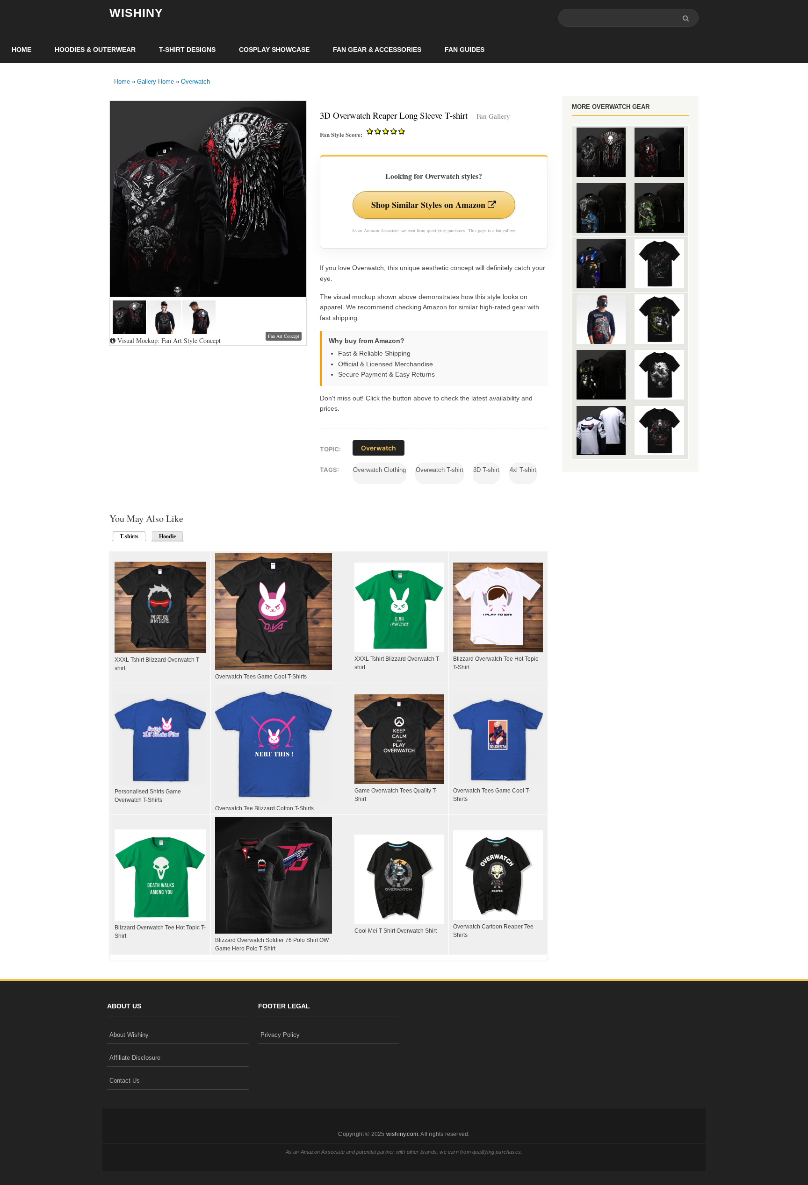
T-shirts (126, 536)
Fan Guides (464, 49)
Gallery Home (155, 81)
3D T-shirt (486, 469)
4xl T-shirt (523, 469)
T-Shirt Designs (187, 49)
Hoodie (167, 536)
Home (21, 49)
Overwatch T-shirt (439, 469)
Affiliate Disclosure (134, 1057)
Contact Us (124, 1080)
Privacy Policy (280, 1034)
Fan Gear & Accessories (377, 49)
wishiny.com (402, 1134)
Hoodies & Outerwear (95, 49)
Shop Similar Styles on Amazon (429, 205)
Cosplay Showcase (274, 49)
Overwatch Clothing (379, 469)
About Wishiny (129, 1034)
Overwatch (195, 81)
